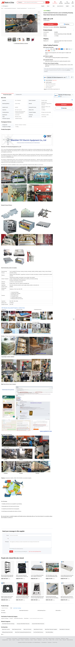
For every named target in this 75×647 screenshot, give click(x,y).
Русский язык (27, 639)
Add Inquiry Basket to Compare (21, 43)
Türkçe (60, 639)
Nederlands (40, 639)
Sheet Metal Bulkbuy (49, 632)
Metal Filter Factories (6, 629)
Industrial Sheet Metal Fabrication (38, 623)
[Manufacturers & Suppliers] (7, 2)
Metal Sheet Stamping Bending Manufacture (23, 632)
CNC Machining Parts (41, 610)
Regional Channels (51, 638)
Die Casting (3, 612)
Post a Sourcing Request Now (35, 551)
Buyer (48, 6)
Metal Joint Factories (27, 629)
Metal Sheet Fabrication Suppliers (51, 629)
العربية (44, 639)
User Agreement (44, 642)
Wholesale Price (39, 638)
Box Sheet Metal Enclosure (38, 632)
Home (2, 8)
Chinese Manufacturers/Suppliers (23, 638)
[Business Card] (72, 99)
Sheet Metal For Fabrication (65, 629)
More (2, 634)
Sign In (45, 89)
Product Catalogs (17, 608)
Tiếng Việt (64, 639)
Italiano (31, 639)
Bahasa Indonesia (70, 639)
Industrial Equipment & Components (10, 8)
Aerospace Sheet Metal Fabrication (23, 623)
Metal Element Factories (38, 629)
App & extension (60, 6)
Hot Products (9, 638)
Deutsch (35, 639)
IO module (3, 610)
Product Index (58, 638)
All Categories (5, 6)
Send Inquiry (50, 24)
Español (14, 639)
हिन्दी (53, 639)
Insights (67, 638)
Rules (73, 6)
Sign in (72, 3)
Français (22, 639)
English (10, 639)
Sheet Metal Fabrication (31, 8)
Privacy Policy (55, 642)
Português (18, 639)
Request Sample (63, 27)
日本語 (50, 639)
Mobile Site (63, 638)
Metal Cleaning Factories (16, 629)
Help (53, 6)
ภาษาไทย (56, 639)
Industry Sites (45, 638)
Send (11, 551)
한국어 (47, 639)
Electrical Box (58, 610)
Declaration (49, 642)
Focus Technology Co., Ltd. (30, 642)
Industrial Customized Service (22, 8)
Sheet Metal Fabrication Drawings (8, 623)
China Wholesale (32, 638)
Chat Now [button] (67, 24)
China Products (14, 638)
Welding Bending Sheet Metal (7, 632)
